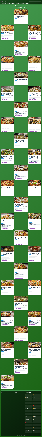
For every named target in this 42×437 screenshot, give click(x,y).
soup (16, 372)
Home (15, 394)
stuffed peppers (32, 131)
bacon (34, 324)
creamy (21, 54)
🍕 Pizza (26, 405)
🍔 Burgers (34, 403)
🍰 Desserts (27, 3)
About (15, 395)
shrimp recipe (21, 340)
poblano (32, 70)
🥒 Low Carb (34, 413)
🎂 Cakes (26, 403)
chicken (30, 70)
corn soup (19, 340)
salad (6, 162)
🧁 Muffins (26, 427)
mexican (7, 70)
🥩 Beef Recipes (13, 3)
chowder (16, 340)
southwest (7, 228)
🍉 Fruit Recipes (34, 425)
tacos (29, 228)
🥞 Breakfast (26, 397)
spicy (33, 260)
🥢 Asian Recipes (35, 422)
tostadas (21, 178)
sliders (16, 115)
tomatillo (20, 115)
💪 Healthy (34, 397)
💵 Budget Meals (35, 411)
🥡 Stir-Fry (34, 430)
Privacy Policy (16, 396)
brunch (2, 131)
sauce (30, 260)
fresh (6, 387)
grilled (30, 131)
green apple (4, 387)
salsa (2, 260)
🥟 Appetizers (34, 416)
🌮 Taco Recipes (8, 3)
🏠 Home (5, 3)
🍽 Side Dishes (26, 408)
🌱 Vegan (34, 400)
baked (30, 162)
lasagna (16, 54)
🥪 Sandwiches (26, 425)
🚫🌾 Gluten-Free (27, 413)
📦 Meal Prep (26, 411)
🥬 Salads (34, 419)
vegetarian (19, 54)
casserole (5, 70)
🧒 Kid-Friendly (34, 408)
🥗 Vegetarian (23, 3)
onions (17, 372)
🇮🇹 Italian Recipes (27, 422)
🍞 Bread (34, 427)
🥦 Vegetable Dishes (27, 419)
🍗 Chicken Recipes (18, 3)
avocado (5, 162)
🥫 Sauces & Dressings (27, 430)
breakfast (16, 178)
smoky (31, 260)
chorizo (22, 278)
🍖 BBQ (26, 416)
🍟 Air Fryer (34, 405)
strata (4, 131)
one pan (2, 70)
